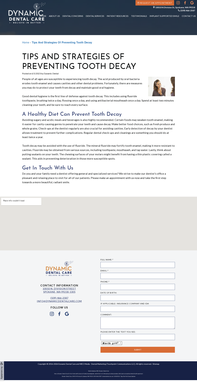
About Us (54, 16)
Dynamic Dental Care (67, 364)
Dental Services (95, 16)
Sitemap (156, 364)
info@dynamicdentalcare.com (59, 301)
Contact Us (189, 16)
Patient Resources (117, 16)
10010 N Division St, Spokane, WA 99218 (175, 7)
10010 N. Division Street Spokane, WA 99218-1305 (59, 290)
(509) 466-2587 (187, 10)
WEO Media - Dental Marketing (93, 364)
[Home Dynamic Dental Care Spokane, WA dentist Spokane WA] (27, 12)
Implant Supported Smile (164, 16)
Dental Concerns (72, 16)
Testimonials (139, 16)
